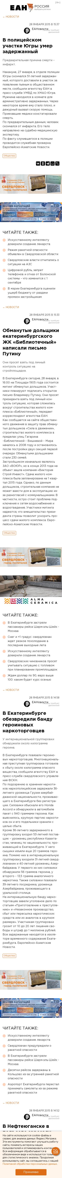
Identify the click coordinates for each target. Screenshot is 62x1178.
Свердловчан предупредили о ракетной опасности (29, 1048)
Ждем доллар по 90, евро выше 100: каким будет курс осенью (31, 677)
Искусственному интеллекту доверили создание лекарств (29, 242)
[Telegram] (48, 163)
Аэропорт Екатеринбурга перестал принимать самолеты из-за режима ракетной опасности (33, 1088)
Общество (9, 156)
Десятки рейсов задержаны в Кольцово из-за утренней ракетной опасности (33, 1074)
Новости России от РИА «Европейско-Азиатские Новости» (22, 7)
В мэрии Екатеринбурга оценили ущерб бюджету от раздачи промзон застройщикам (31, 292)
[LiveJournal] (57, 163)
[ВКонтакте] (38, 163)
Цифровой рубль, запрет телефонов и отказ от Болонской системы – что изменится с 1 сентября (32, 276)
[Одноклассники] (43, 163)
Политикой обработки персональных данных (30, 1164)
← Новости (11, 17)
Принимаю (31, 1172)
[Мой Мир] (52, 163)
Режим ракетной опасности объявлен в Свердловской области (33, 252)
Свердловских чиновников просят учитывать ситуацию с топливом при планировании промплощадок (32, 665)
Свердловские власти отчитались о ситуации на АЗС (33, 262)
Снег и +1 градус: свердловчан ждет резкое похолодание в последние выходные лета (29, 641)
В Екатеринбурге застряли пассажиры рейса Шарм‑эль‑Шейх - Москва (33, 626)
